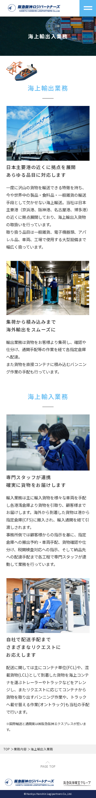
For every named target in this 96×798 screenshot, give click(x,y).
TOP (6, 749)
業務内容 (20, 749)
